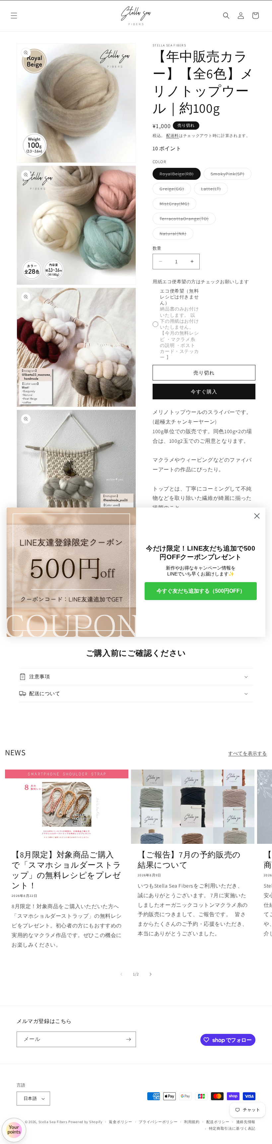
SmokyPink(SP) (230, 175)
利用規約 (192, 1121)
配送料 (172, 135)
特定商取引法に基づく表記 (232, 1128)
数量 (157, 248)
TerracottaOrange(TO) (186, 220)
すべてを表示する (247, 753)
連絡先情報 (246, 1121)
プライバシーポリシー (158, 1121)
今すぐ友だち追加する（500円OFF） (201, 591)
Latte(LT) (213, 190)
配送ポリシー (218, 1121)
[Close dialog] (257, 516)
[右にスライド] (150, 974)
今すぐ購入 (204, 391)
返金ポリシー (120, 1121)
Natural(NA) (175, 234)
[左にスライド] (121, 974)
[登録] (128, 1039)
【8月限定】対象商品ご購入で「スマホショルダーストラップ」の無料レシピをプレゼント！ (66, 870)
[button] (14, 15)
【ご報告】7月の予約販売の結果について (189, 859)
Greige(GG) (174, 190)
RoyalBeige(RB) (179, 175)
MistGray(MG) (177, 205)
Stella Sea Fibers (53, 1121)
